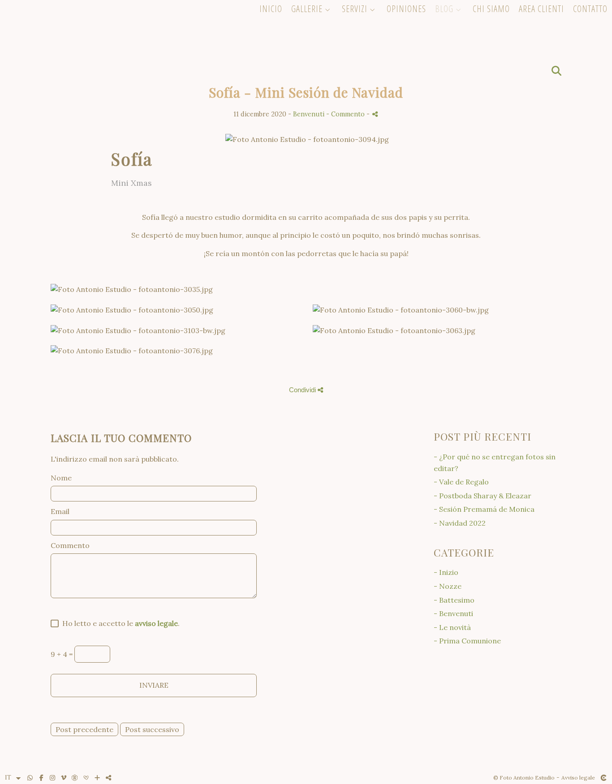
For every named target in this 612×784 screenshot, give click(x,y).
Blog (444, 9)
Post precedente (84, 729)
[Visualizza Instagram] (52, 777)
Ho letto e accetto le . (119, 623)
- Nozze (447, 586)
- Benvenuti (453, 613)
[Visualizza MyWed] (74, 777)
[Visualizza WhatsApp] (30, 777)
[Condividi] (375, 114)
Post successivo (152, 729)
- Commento (346, 114)
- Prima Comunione (467, 640)
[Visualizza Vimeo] (63, 777)
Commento (70, 545)
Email (60, 511)
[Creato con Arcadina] (603, 778)
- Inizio (446, 572)
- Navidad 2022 (460, 522)
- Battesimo (454, 599)
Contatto (590, 9)
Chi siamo (491, 9)
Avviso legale (578, 777)
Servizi (354, 9)
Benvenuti (308, 114)
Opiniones (406, 9)
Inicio (270, 9)
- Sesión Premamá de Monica (484, 509)
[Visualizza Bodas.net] (86, 777)
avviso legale (156, 623)
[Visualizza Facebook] (41, 777)
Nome (61, 477)
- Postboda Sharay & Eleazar (482, 495)
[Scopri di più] (97, 777)
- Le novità (452, 627)
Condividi (303, 390)
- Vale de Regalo (461, 481)
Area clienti (541, 9)
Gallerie (307, 9)
